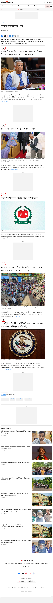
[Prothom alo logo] (26, 561)
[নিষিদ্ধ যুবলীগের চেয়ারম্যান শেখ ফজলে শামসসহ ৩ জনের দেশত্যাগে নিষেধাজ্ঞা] (42, 453)
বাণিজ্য (18, 6)
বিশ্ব (15, 6)
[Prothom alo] (7, 2)
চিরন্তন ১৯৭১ (37, 563)
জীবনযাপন (38, 6)
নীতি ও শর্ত (29, 587)
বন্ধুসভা (32, 563)
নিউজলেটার (41, 587)
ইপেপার (42, 563)
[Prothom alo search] (44, 2)
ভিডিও (43, 6)
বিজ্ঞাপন (17, 587)
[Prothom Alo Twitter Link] (23, 573)
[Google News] (33, 573)
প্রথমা (46, 563)
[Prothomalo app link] (21, 581)
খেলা (26, 6)
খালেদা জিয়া (19, 399)
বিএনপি (12, 399)
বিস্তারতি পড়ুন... (18, 316)
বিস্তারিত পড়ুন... (4, 101)
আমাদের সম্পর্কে (10, 587)
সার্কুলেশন (23, 587)
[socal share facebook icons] (2, 36)
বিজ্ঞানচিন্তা (20, 563)
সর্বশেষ (2, 6)
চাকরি (34, 6)
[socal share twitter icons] (5, 36)
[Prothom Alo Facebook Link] (20, 573)
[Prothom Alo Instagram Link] (27, 573)
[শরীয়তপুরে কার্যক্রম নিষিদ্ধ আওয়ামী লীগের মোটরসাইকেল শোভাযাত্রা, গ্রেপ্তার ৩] (42, 484)
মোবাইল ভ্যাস (26, 566)
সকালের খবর (5, 399)
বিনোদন (30, 6)
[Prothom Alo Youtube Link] (30, 573)
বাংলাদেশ (7, 6)
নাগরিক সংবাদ (7, 563)
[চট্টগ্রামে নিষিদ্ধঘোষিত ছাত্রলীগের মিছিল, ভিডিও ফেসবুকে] (42, 468)
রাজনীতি (12, 6)
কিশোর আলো (14, 563)
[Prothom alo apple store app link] (31, 581)
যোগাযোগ (35, 587)
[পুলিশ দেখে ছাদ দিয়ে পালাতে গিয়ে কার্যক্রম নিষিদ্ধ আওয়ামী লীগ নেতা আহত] (42, 437)
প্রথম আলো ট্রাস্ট (27, 563)
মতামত (22, 6)
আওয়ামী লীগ (28, 399)
